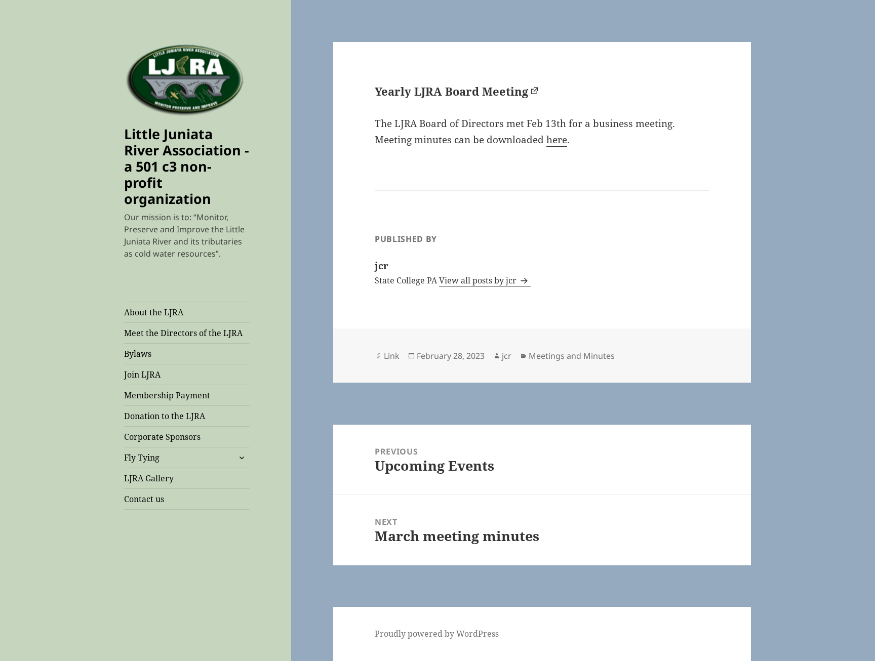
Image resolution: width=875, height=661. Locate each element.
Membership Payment (167, 395)
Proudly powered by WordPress (437, 633)
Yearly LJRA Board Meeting (451, 91)
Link (392, 355)
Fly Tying (142, 457)
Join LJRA (142, 374)
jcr (506, 355)
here (556, 139)
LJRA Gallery (149, 478)
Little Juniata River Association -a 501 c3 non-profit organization (186, 166)
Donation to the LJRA (164, 416)
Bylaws (137, 353)
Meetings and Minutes (572, 355)
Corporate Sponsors (162, 436)
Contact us (144, 499)
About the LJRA (153, 312)
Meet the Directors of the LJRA (183, 333)
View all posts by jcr (479, 280)
